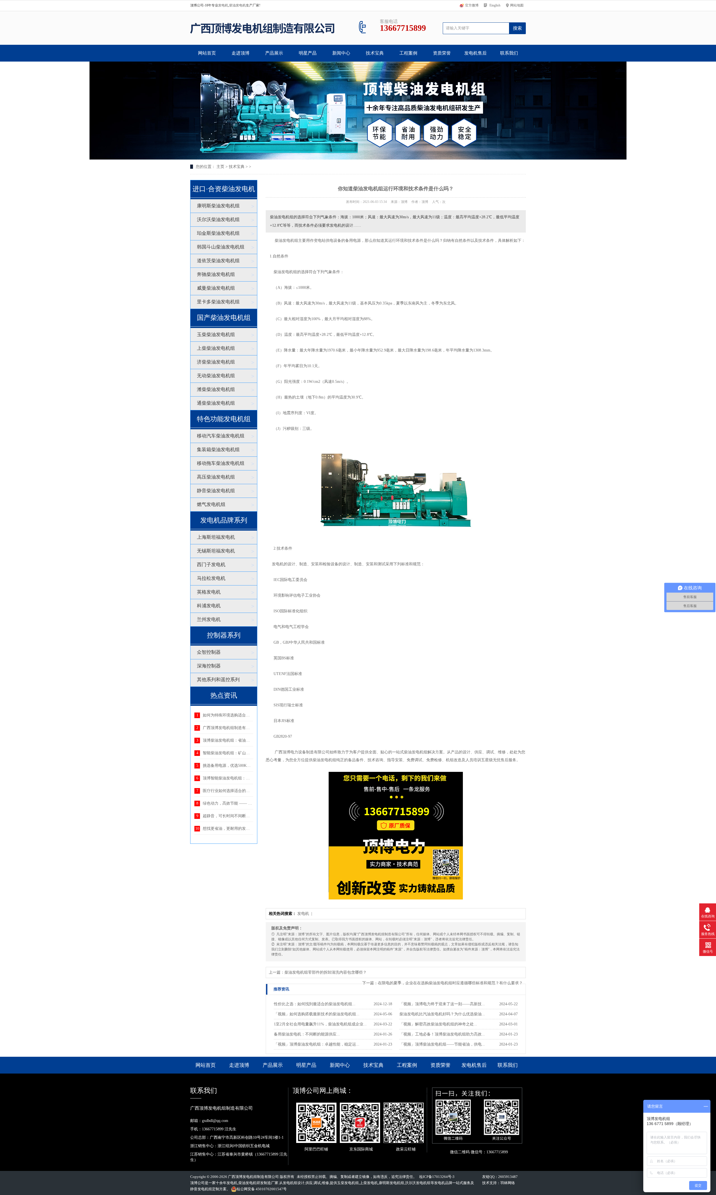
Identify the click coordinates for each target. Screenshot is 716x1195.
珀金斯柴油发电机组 (218, 233)
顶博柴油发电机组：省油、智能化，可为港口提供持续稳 (252, 740)
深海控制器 (209, 666)
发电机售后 (475, 53)
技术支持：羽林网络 (498, 1183)
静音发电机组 (201, 1189)
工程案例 (408, 53)
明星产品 (308, 53)
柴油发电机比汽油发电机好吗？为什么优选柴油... (442, 1014)
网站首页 (207, 53)
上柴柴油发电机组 (216, 348)
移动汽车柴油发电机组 (220, 436)
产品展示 (274, 53)
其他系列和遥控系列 (218, 679)
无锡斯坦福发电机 (216, 551)
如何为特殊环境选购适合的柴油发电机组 (238, 715)
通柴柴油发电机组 (216, 403)
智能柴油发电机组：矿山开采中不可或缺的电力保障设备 (252, 753)
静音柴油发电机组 (216, 490)
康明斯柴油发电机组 (218, 205)
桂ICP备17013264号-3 (436, 1177)
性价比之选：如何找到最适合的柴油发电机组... (314, 1004)
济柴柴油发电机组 (216, 362)
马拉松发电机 (211, 578)
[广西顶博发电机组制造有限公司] (262, 28)
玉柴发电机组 (348, 1183)
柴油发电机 (237, 5)
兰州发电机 (209, 619)
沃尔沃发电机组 (417, 1183)
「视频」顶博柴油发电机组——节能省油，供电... (442, 1044)
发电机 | (305, 914)
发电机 (223, 5)
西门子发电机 (211, 564)
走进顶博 (240, 53)
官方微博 (472, 5)
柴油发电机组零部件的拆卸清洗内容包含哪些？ (325, 972)
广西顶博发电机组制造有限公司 (253, 1177)
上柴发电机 (369, 1183)
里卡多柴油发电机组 (218, 301)
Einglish (494, 5)
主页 (220, 167)
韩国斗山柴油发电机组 (220, 247)
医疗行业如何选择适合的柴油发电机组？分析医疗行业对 (252, 791)
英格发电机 (209, 592)
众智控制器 (209, 652)
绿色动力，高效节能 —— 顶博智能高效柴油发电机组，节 (253, 803)
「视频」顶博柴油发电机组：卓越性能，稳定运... (316, 1044)
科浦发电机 (209, 605)
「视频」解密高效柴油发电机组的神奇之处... (438, 1024)
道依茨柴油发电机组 (218, 260)
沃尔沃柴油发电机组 (218, 219)
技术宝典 (375, 53)
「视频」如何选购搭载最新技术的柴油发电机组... (316, 1014)
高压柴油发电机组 (216, 477)
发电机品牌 (443, 1183)
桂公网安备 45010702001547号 (262, 1189)
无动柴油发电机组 (216, 375)
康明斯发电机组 (391, 1183)
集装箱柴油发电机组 (218, 449)
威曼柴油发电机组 (216, 288)
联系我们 (509, 53)
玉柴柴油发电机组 (216, 334)
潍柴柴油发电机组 (216, 389)
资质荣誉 (442, 53)
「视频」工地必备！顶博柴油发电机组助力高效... (442, 1034)
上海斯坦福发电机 (216, 537)
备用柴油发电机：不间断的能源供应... (307, 1034)
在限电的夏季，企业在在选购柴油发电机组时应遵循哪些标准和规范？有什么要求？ (450, 983)
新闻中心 (341, 53)
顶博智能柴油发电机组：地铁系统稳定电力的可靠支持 (250, 778)
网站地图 (517, 5)
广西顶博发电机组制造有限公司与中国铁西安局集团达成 (252, 728)
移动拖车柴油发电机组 (220, 463)
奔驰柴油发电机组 (216, 274)
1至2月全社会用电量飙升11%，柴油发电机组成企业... (320, 1024)
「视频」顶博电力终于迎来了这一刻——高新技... (442, 1004)
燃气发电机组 (211, 504)
